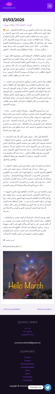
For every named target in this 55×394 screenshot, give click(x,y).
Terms (27, 370)
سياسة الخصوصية (27, 334)
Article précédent (10, 309)
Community (27, 377)
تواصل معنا (27, 331)
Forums (27, 357)
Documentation (27, 364)
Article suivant (45, 309)
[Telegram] (47, 387)
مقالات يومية (9, 25)
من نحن (28, 328)
